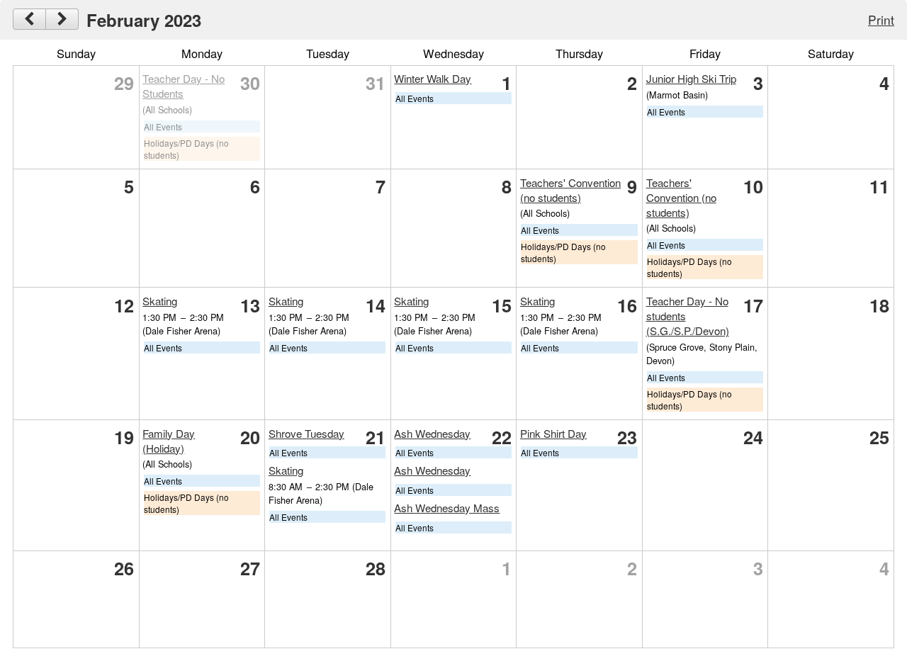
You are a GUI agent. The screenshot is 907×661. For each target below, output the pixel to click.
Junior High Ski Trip (691, 78)
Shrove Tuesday (306, 433)
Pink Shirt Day (553, 433)
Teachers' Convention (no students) (570, 190)
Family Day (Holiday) (168, 441)
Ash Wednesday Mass (447, 507)
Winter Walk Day (432, 78)
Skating (159, 300)
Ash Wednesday (432, 433)
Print (881, 19)
